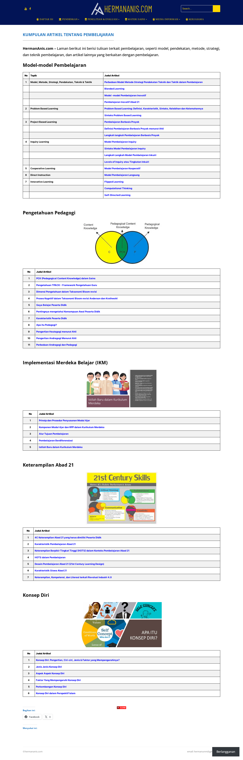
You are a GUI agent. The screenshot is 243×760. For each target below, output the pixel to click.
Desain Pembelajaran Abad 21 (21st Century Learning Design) (69, 563)
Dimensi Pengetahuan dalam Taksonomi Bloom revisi (66, 291)
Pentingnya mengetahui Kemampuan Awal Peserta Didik (68, 311)
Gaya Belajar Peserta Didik (51, 305)
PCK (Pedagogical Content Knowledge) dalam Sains (65, 278)
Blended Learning (114, 88)
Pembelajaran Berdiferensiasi (56, 440)
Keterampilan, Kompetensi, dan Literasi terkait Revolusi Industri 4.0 (73, 577)
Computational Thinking (118, 188)
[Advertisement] (121, 735)
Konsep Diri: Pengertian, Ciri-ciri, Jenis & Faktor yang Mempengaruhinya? (78, 660)
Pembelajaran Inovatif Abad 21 (121, 102)
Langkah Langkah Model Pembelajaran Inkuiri (130, 155)
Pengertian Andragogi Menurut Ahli (56, 338)
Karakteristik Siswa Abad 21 (51, 570)
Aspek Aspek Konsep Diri (50, 673)
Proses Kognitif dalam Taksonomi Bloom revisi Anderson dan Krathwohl (77, 298)
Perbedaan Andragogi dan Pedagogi (56, 344)
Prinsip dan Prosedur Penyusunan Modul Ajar (64, 420)
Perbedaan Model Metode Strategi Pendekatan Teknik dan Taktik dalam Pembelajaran (153, 82)
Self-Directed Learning (117, 195)
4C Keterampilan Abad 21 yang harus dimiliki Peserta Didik (68, 537)
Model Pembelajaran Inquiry (120, 141)
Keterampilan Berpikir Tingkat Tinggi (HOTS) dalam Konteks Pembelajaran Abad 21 (82, 550)
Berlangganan (225, 752)
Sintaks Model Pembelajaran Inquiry (125, 148)
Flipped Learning (113, 181)
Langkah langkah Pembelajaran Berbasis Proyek (131, 135)
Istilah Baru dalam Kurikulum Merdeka (61, 447)
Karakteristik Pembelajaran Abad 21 (55, 544)
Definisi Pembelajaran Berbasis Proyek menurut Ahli (134, 128)
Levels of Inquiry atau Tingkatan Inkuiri (126, 161)
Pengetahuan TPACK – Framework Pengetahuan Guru (66, 285)
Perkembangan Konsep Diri (51, 686)
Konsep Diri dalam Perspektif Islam (55, 693)
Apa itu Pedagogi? (46, 324)
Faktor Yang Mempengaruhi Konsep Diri (58, 680)
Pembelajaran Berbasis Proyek (121, 121)
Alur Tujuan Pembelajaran (53, 433)
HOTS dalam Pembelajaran (50, 557)
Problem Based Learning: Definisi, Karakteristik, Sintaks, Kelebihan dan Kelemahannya (153, 108)
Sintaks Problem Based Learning (122, 115)
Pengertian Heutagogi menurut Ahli (56, 331)
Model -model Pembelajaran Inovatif (125, 95)
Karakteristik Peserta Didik (51, 318)
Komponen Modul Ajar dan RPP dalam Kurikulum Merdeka (71, 427)
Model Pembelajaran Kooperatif (122, 168)
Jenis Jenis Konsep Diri (49, 666)
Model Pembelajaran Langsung (121, 175)
